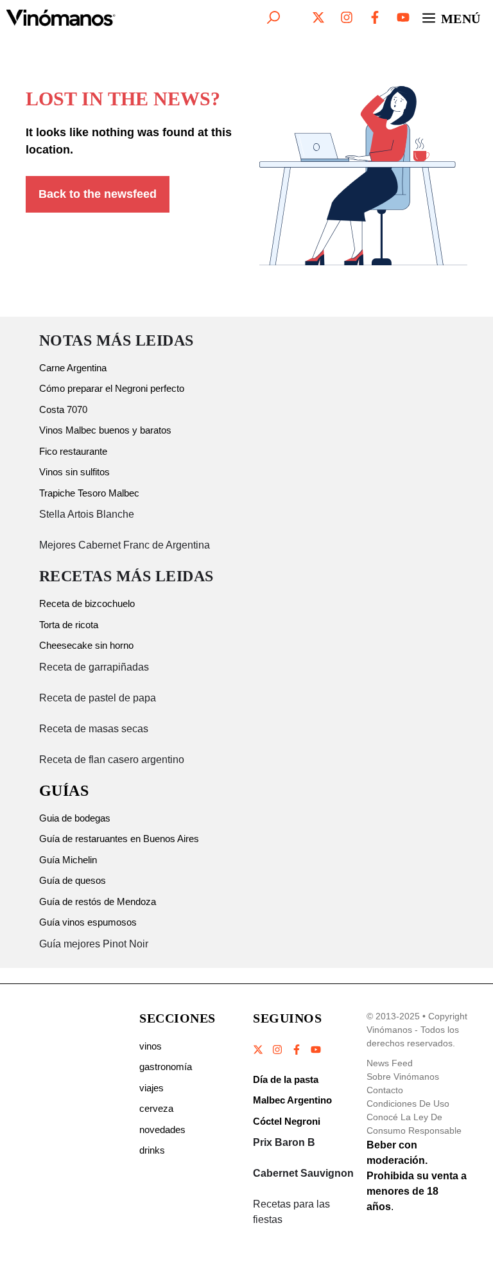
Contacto (385, 1090)
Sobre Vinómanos (403, 1076)
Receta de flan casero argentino (111, 759)
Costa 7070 (63, 409)
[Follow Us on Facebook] (296, 1049)
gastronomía (165, 1066)
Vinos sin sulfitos (74, 471)
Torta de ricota (68, 624)
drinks (152, 1150)
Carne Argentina (73, 367)
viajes (151, 1087)
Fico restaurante (73, 451)
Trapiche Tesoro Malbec (89, 493)
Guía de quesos (72, 880)
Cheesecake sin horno (86, 645)
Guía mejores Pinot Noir (93, 943)
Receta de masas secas (93, 728)
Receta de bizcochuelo (87, 603)
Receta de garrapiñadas (94, 667)
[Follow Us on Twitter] (258, 1049)
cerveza (156, 1108)
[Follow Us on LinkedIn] (315, 1049)
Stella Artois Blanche (86, 514)
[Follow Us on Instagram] (277, 1049)
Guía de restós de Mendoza (97, 901)
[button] (273, 17)
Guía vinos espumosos (88, 922)
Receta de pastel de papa (97, 697)
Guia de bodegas (74, 818)
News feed (390, 1063)
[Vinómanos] (61, 17)
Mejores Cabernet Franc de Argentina (124, 545)
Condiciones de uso (408, 1103)
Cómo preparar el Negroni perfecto (111, 388)
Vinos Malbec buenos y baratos (105, 430)
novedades (162, 1129)
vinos (150, 1046)
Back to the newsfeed (98, 194)
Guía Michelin (68, 859)
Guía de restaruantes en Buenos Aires (119, 838)
